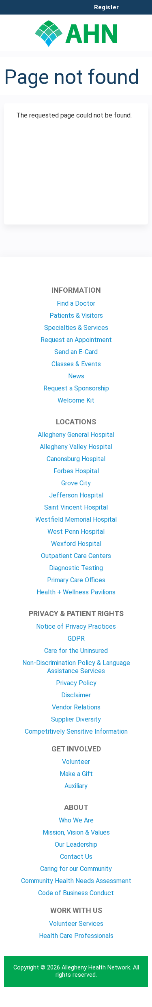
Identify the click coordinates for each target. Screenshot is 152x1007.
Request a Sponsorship (76, 388)
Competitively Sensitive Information (76, 731)
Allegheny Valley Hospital (76, 447)
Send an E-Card (76, 352)
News (76, 376)
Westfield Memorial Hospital (76, 519)
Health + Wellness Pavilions (76, 592)
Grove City (76, 483)
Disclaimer (76, 695)
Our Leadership (76, 844)
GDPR (76, 638)
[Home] (76, 31)
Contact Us (76, 856)
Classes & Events (76, 364)
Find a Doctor (76, 303)
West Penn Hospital (76, 531)
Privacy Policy (76, 683)
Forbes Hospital (76, 471)
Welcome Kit (76, 400)
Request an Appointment (76, 340)
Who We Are (76, 820)
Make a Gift (76, 774)
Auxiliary (76, 786)
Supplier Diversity (76, 719)
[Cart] (128, 11)
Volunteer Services (76, 923)
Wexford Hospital (76, 544)
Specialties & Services (76, 327)
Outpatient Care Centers (76, 556)
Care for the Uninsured (76, 651)
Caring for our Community (76, 869)
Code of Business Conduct (76, 893)
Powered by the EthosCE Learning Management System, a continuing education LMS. (119, 1001)
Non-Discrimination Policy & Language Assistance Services (76, 667)
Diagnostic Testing (76, 568)
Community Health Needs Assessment (76, 881)
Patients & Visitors (76, 315)
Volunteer (76, 762)
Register (106, 7)
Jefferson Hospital (76, 495)
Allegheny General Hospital (76, 434)
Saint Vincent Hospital (76, 507)
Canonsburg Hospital (76, 459)
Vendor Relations (76, 707)
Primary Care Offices (76, 580)
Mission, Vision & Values (76, 832)
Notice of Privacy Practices (76, 626)
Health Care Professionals (76, 936)
